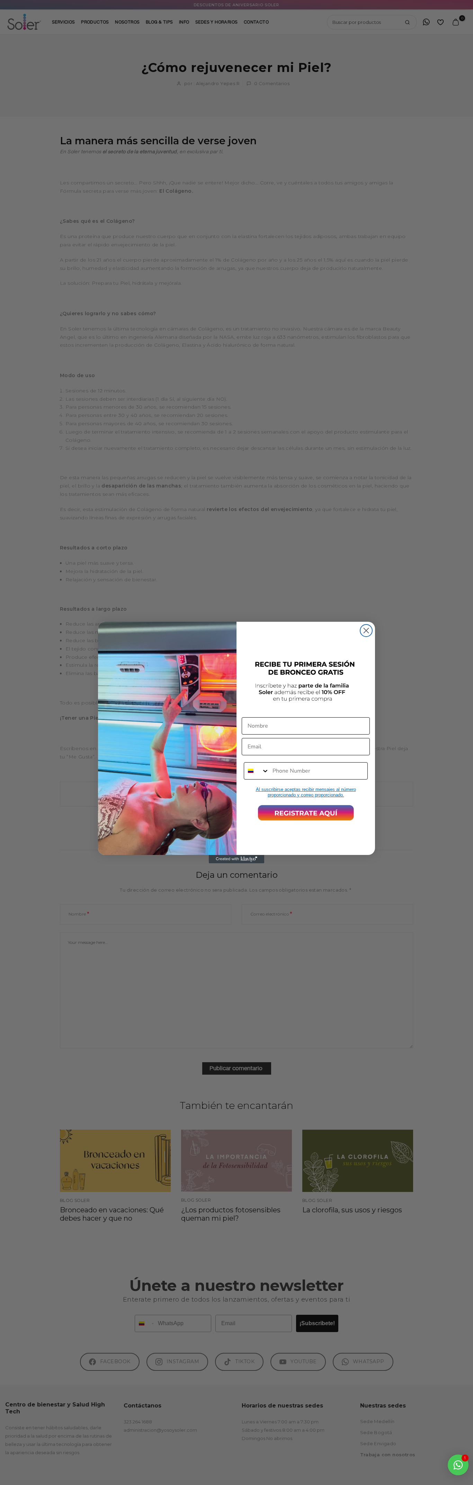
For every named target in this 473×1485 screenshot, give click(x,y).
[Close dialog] (366, 631)
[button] (305, 812)
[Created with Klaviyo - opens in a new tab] (236, 859)
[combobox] (256, 771)
